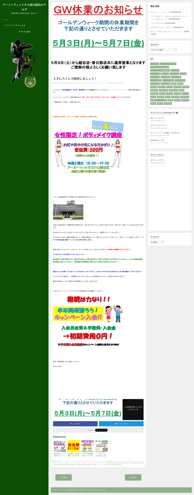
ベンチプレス (180, 80)
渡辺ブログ (122, 83)
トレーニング (87, 463)
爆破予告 (73, 464)
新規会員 (136, 463)
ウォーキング (127, 461)
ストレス (73, 463)
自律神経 (78, 464)
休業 (110, 463)
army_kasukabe (69, 83)
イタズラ (114, 461)
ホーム (6, 20)
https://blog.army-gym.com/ (159, 135)
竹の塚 (170, 93)
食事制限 (167, 103)
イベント (175, 70)
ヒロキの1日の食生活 (157, 23)
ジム (62, 463)
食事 (159, 103)
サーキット (174, 73)
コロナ (165, 73)
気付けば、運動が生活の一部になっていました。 (167, 31)
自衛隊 (84, 464)
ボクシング (155, 83)
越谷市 (113, 464)
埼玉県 (120, 463)
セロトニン (80, 463)
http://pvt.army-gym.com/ (159, 128)
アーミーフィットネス (73, 461)
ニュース (94, 463)
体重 (173, 83)
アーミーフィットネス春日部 (105, 83)
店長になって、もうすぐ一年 (160, 12)
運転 (120, 464)
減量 (181, 90)
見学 (106, 464)
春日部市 (56, 464)
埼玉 (116, 463)
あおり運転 (58, 461)
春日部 (141, 463)
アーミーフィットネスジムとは (14, 25)
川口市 (131, 463)
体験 (113, 463)
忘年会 (186, 87)
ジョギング (67, 463)
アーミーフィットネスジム (89, 83)
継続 (167, 97)
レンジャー (165, 83)
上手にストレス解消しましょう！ (75, 78)
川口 (127, 463)
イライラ (120, 461)
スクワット (155, 77)
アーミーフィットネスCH (159, 143)
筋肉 (153, 97)
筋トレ (185, 93)
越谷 (109, 464)
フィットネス (101, 463)
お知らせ (78, 83)
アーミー (64, 461)
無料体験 (67, 464)
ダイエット (176, 77)
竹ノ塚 (177, 93)
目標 (162, 93)
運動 (117, 464)
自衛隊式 (88, 464)
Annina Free (102, 490)
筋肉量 (160, 97)
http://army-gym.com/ (157, 120)
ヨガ (107, 463)
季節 (124, 463)
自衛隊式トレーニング (98, 464)
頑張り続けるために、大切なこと (161, 27)
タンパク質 (165, 77)
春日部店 (115, 83)
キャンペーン (135, 461)
